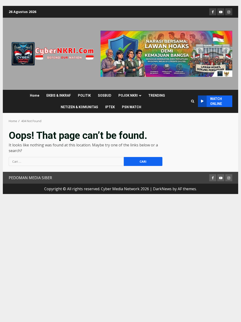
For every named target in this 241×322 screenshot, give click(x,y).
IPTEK (110, 107)
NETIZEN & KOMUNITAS (79, 107)
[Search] (192, 101)
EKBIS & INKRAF (58, 95)
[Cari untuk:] (66, 161)
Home (34, 95)
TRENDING (156, 95)
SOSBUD (104, 95)
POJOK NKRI (128, 95)
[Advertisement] (166, 53)
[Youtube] (220, 11)
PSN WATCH (131, 107)
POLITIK (84, 95)
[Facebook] (212, 11)
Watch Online (216, 101)
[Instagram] (228, 11)
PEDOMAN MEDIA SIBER (30, 177)
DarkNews (162, 188)
